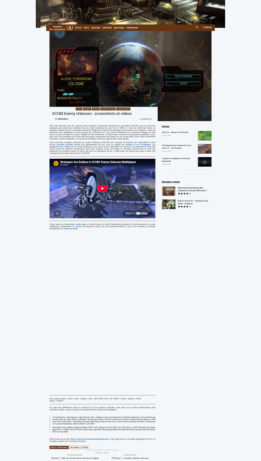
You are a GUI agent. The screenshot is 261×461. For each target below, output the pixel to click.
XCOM (85, 447)
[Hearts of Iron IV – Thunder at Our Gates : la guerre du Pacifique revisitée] (168, 204)
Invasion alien (123, 109)
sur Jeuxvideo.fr (142, 142)
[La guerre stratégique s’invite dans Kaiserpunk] (205, 162)
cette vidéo (81, 224)
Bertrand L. (63, 119)
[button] (197, 27)
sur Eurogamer (143, 144)
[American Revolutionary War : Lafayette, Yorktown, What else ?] (168, 191)
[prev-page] (174, 172)
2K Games (74, 447)
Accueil (99, 452)
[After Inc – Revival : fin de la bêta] (205, 136)
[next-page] (199, 172)
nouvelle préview (64, 144)
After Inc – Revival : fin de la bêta (175, 132)
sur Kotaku (127, 144)
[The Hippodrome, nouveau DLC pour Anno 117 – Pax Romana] (205, 149)
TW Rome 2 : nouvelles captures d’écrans (130, 458)
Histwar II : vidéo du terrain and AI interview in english (75, 458)
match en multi (70, 228)
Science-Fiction (108, 109)
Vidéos (96, 109)
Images (87, 109)
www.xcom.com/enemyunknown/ (92, 439)
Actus (79, 109)
